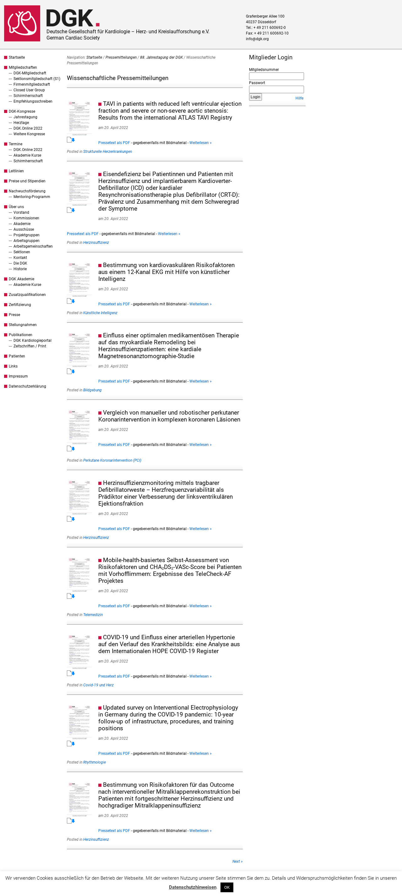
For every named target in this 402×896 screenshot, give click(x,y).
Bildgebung (92, 390)
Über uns (16, 207)
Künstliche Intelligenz (100, 313)
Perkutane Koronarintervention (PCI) (112, 460)
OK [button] (227, 887)
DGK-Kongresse (22, 111)
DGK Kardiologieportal (33, 340)
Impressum (18, 376)
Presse (14, 315)
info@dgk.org (257, 39)
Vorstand (21, 212)
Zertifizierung (20, 305)
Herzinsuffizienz (96, 242)
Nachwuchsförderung (27, 191)
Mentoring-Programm (32, 197)
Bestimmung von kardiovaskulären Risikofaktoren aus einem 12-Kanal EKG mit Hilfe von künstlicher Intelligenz (166, 271)
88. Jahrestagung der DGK (161, 57)
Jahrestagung (25, 117)
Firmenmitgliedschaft (32, 84)
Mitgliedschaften (23, 67)
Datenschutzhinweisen (192, 887)
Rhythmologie (94, 762)
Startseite (17, 57)
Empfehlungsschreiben (33, 101)
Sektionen (22, 252)
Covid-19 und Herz (98, 685)
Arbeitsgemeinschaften (33, 246)
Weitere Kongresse (29, 134)
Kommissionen (26, 218)
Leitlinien (16, 171)
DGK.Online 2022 (28, 128)
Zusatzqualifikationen (27, 294)
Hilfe (299, 98)
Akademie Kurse (27, 155)
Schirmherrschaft (28, 96)
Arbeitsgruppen (27, 241)
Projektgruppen (27, 235)
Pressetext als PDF (114, 143)
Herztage (21, 123)
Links (13, 366)
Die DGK (20, 263)
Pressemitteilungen (121, 57)
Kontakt (20, 257)
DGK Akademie (21, 279)
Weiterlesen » (200, 143)
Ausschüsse (24, 229)
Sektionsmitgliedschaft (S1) (37, 79)
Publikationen (20, 335)
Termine (15, 144)
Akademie (22, 224)
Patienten (17, 356)
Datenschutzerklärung (27, 386)
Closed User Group (29, 90)
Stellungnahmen (23, 325)
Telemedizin (93, 615)
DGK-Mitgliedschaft (30, 73)
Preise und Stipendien (27, 181)
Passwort (257, 83)
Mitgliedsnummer (264, 69)
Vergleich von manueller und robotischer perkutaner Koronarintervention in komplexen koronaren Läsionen (169, 416)
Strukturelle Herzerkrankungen (107, 151)
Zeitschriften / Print (30, 346)
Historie (20, 269)
